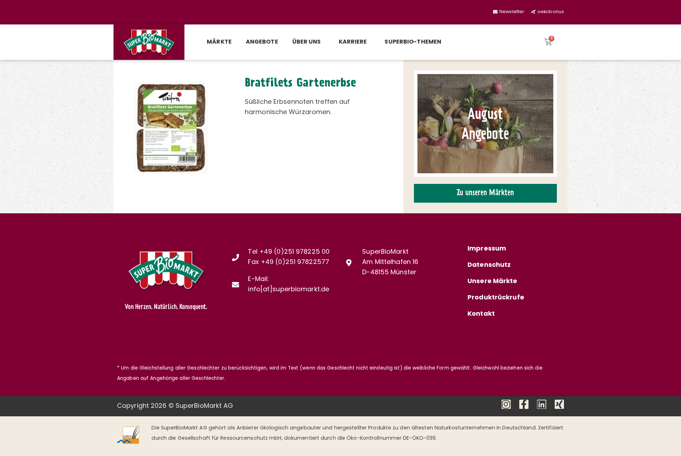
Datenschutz (489, 265)
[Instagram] (506, 404)
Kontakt (481, 314)
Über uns (306, 42)
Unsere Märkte (492, 281)
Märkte (219, 42)
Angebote (262, 42)
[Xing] (559, 404)
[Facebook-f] (523, 404)
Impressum (486, 249)
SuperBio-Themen (412, 42)
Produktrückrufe (495, 298)
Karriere (353, 42)
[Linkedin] (541, 404)
